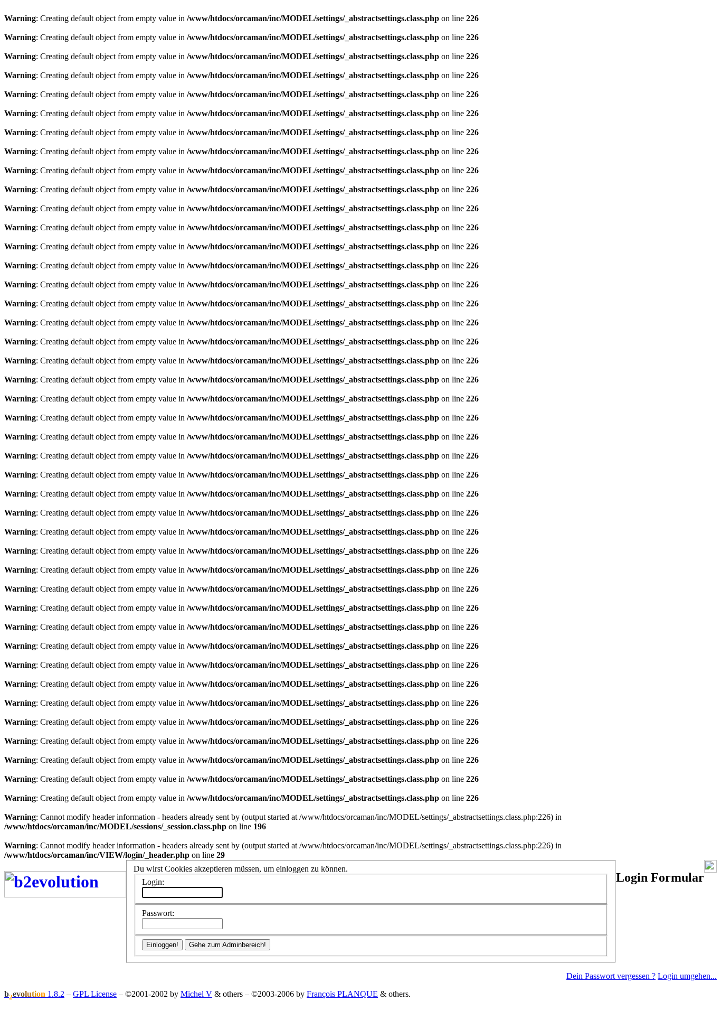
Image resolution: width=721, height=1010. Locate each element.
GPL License (95, 993)
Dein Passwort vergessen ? (611, 975)
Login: (153, 881)
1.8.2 (34, 993)
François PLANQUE (342, 993)
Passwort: (158, 913)
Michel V (196, 993)
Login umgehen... (687, 975)
